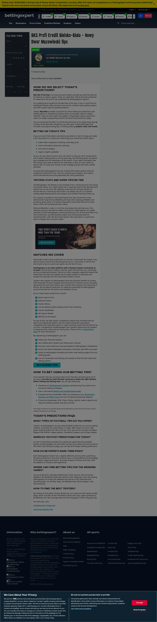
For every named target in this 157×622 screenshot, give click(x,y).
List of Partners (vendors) (81, 609)
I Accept (139, 603)
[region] (78, 606)
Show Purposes (139, 610)
